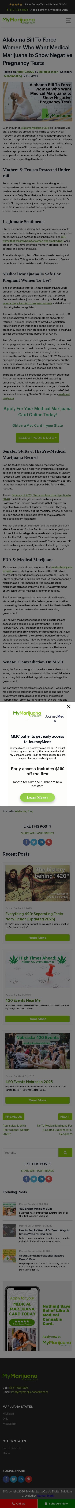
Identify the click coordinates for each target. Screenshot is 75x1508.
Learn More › (37, 797)
